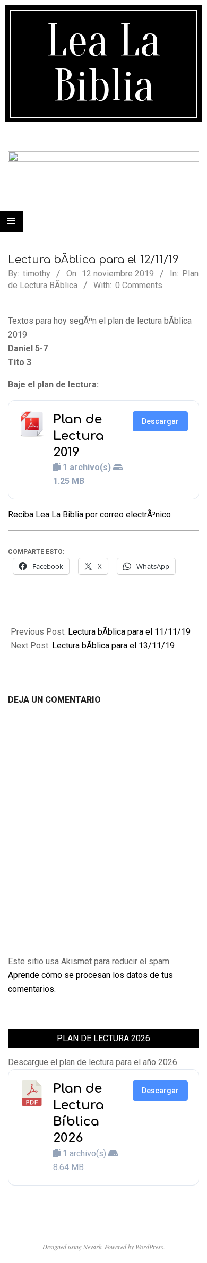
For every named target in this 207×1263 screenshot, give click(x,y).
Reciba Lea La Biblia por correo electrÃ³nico (89, 514)
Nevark (92, 1246)
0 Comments (138, 285)
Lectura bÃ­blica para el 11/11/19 (129, 632)
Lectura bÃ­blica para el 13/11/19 (113, 646)
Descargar (160, 421)
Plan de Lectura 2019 (78, 436)
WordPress (149, 1246)
